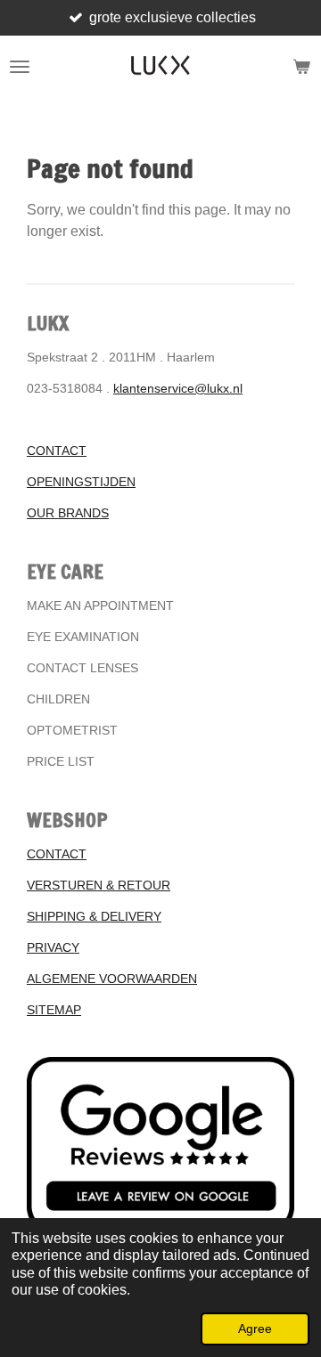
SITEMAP (54, 1010)
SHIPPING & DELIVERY (94, 916)
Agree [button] (255, 1328)
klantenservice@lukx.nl (178, 388)
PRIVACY (53, 947)
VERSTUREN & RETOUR (98, 885)
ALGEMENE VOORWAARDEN (112, 978)
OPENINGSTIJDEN (81, 482)
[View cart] (301, 67)
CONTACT (56, 450)
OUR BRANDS (68, 513)
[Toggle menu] (19, 67)
